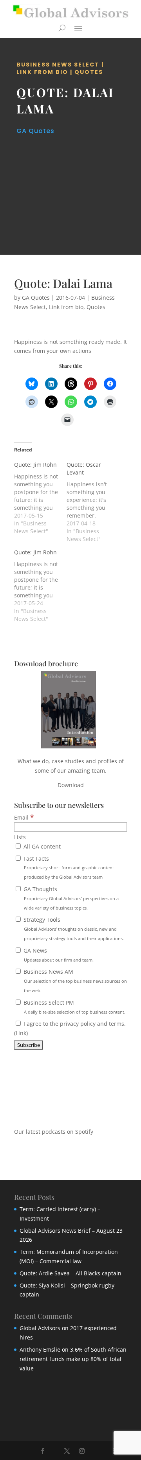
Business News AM (74, 980)
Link (21, 1033)
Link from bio (42, 72)
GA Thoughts (70, 898)
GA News (58, 955)
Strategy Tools (73, 928)
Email (24, 817)
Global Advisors (40, 1328)
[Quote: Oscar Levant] (93, 502)
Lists (20, 837)
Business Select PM (73, 1007)
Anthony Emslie (40, 1349)
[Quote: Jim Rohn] (40, 498)
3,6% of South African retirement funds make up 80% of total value (73, 1359)
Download (71, 785)
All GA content (41, 846)
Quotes (88, 72)
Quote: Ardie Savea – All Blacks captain (70, 1273)
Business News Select (57, 64)
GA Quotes (35, 130)
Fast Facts (68, 867)
